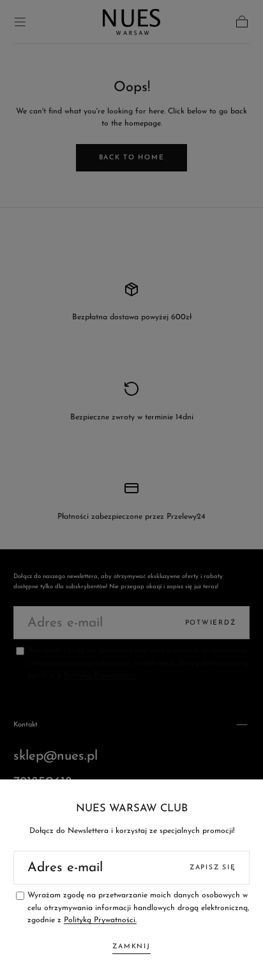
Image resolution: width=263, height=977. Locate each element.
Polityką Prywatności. (100, 920)
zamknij (131, 946)
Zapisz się (213, 867)
